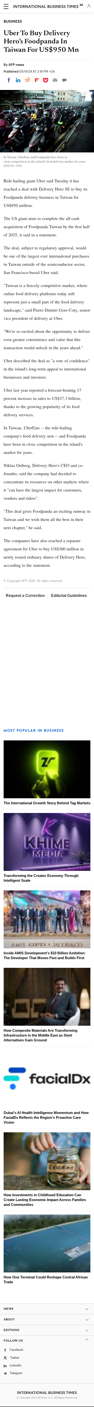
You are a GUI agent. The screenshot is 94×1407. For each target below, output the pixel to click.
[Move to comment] (64, 80)
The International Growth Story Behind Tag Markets (47, 803)
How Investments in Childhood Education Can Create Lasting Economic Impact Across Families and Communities (45, 1200)
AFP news (16, 64)
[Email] (55, 80)
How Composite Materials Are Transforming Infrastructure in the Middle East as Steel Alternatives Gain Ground (40, 1035)
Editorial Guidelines (69, 596)
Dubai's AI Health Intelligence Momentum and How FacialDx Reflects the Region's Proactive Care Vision (46, 1117)
